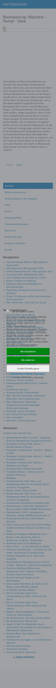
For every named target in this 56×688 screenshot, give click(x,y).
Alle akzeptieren (28, 351)
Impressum (39, 373)
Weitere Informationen (22, 373)
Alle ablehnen (28, 359)
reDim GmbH (39, 377)
